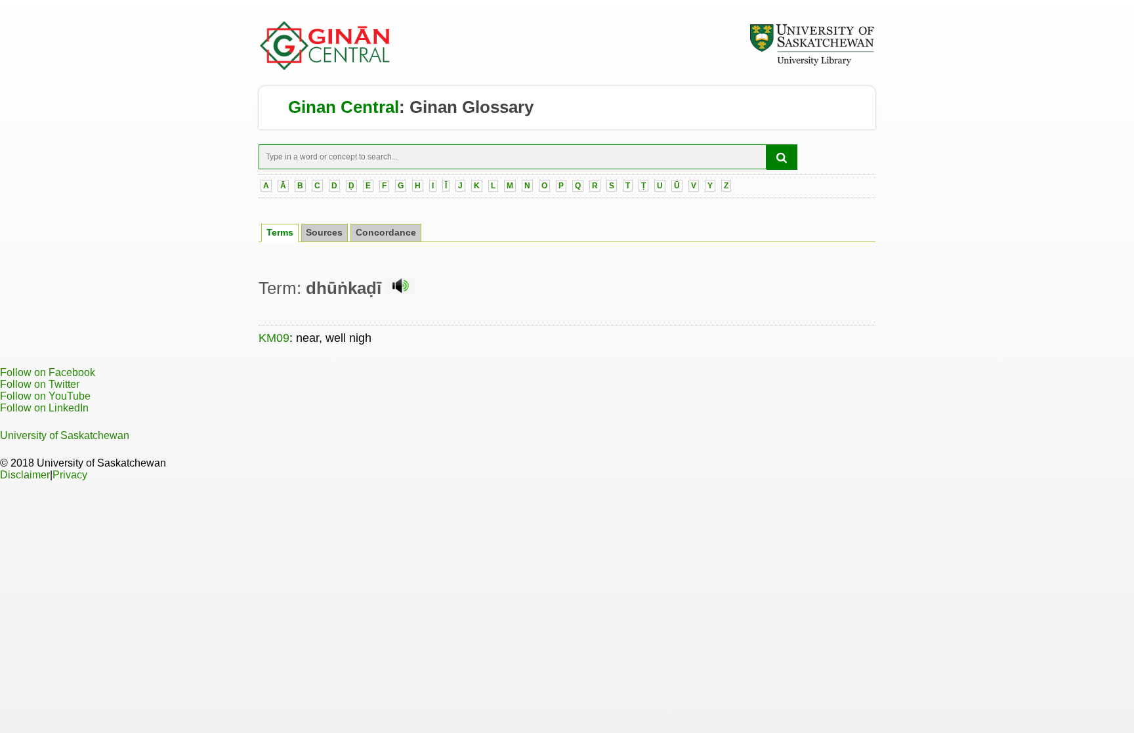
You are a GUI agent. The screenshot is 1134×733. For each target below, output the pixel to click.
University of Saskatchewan (64, 435)
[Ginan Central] (325, 67)
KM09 (274, 338)
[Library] (811, 63)
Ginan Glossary (472, 107)
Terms (279, 233)
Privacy (69, 474)
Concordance (386, 233)
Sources (324, 233)
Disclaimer (25, 474)
